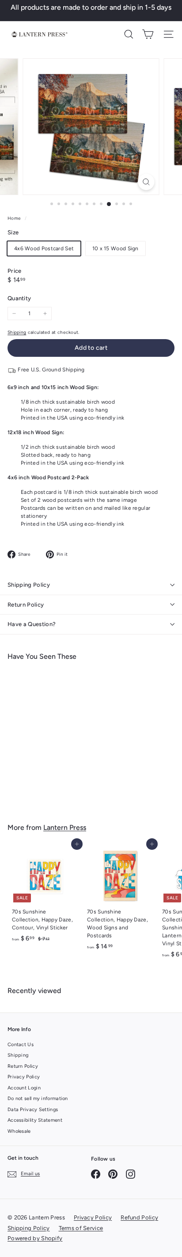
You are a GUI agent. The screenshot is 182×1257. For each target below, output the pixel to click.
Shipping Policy (29, 584)
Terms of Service (81, 1228)
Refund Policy (139, 1217)
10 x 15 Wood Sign (115, 248)
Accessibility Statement (35, 1120)
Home (15, 218)
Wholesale (19, 1131)
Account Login (24, 1088)
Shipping (17, 332)
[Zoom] (146, 182)
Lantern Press (64, 827)
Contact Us (21, 1044)
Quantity (19, 298)
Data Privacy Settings (33, 1109)
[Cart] (147, 34)
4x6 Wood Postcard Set (44, 248)
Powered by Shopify (35, 1238)
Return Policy (26, 604)
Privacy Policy (24, 1077)
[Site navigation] (168, 34)
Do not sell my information (38, 1098)
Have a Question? (32, 624)
